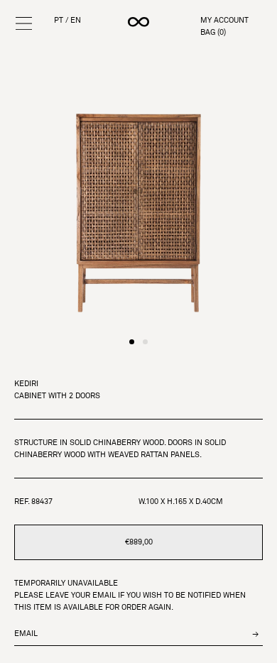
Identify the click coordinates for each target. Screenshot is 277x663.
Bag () (213, 32)
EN (75, 20)
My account (224, 20)
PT (58, 20)
